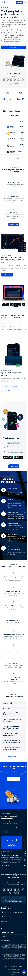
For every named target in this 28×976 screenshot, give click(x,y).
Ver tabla (13, 186)
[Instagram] (18, 912)
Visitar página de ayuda (12, 756)
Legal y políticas (8, 966)
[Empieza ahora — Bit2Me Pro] (13, 60)
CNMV (14, 877)
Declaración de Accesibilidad (13, 972)
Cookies (20, 966)
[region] (13, 851)
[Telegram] (21, 912)
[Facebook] (13, 912)
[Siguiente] (6, 831)
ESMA (18, 877)
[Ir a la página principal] (4, 3)
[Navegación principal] (25, 2)
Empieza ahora (13, 47)
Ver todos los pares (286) (13, 158)
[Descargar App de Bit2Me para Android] (5, 912)
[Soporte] (24, 972)
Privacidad (15, 966)
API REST (17, 549)
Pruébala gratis (13, 466)
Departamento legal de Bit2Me (15, 901)
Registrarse (19, 2)
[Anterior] (2, 831)
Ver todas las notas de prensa (8, 827)
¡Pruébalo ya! (6, 275)
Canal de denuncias (12, 969)
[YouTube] (16, 912)
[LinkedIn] (23, 912)
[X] (10, 912)
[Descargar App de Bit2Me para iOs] (2, 912)
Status (18, 969)
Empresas (3, 45)
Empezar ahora (12, 779)
